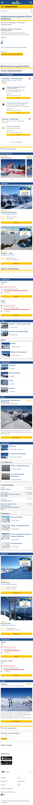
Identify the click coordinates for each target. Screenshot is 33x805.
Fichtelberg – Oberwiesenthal (12, 79)
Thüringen (14, 121)
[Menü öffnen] (2, 2)
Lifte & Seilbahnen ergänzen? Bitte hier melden (14, 47)
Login (18, 785)
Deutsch (7, 772)
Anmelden (4, 738)
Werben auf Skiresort (7, 788)
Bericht (16, 296)
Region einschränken (15, 70)
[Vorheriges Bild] (2, 168)
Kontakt (3, 777)
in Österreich (14, 214)
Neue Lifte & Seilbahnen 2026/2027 (11, 54)
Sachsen (14, 80)
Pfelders (3, 642)
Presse (3, 785)
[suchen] (30, 2)
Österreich (3, 302)
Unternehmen (21, 781)
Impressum (4, 781)
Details (18, 97)
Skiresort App (5, 754)
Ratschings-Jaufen (7, 661)
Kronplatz (4, 282)
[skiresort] (16, 2)
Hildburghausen (21, 121)
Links (18, 777)
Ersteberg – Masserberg (10, 119)
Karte (4, 70)
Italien (2, 284)
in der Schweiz (11, 625)
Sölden (3, 301)
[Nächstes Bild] (31, 168)
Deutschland (8, 80)
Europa (3, 80)
